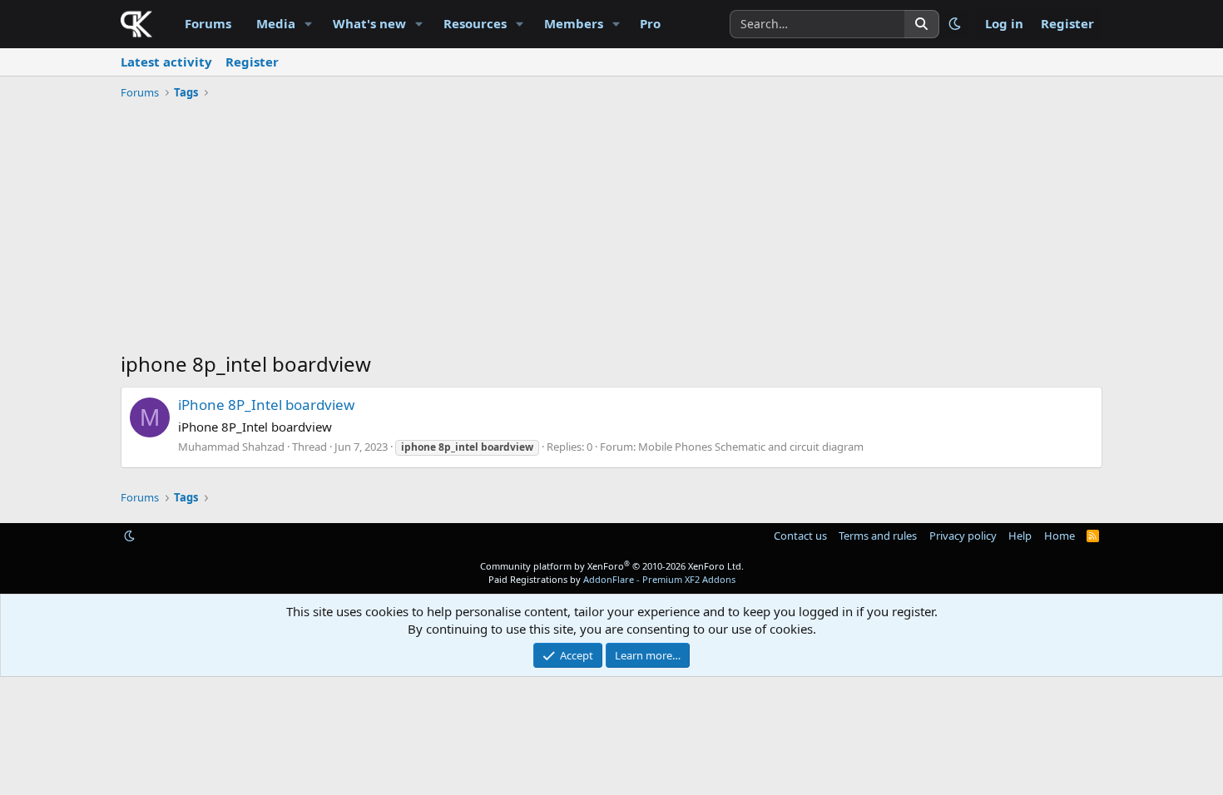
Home (1059, 535)
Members (573, 23)
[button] (308, 23)
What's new (369, 23)
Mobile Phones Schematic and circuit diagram (751, 446)
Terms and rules (878, 535)
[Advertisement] (611, 229)
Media (275, 23)
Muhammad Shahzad (231, 446)
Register (252, 61)
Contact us (800, 535)
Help (1020, 535)
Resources (475, 23)
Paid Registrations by (611, 579)
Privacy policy (963, 535)
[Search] (921, 24)
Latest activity (166, 61)
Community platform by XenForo (612, 566)
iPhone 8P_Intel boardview (266, 404)
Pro (650, 23)
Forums (208, 23)
